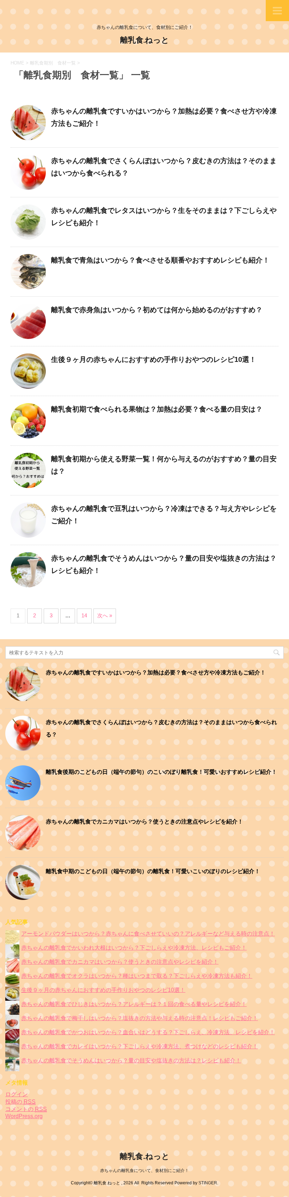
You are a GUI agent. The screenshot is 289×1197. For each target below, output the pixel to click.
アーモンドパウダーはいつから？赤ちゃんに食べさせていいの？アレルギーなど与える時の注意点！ (148, 934)
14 (84, 615)
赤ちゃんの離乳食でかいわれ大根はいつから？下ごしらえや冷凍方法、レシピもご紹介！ (134, 948)
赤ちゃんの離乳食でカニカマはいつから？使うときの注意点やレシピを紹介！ (144, 822)
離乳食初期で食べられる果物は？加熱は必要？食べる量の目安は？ (157, 409)
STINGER (207, 1182)
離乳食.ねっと (144, 40)
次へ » (104, 615)
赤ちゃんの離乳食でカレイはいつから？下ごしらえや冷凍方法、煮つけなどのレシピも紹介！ (139, 1046)
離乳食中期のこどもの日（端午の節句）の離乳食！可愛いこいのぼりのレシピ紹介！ (153, 871)
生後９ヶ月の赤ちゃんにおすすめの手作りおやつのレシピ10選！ (153, 359)
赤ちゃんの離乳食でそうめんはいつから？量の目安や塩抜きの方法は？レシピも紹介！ (131, 1060)
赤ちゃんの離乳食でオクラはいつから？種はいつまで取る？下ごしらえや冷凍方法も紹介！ (136, 976)
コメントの (26, 1109)
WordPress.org (24, 1116)
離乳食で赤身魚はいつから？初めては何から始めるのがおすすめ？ (157, 310)
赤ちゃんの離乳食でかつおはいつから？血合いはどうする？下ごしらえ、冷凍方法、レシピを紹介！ (148, 1032)
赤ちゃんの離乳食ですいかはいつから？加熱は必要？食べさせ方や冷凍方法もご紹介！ (156, 672)
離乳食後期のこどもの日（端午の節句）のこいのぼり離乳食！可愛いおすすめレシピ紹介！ (161, 772)
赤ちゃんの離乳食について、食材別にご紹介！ (144, 1170)
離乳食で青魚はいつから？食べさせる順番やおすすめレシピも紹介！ (160, 260)
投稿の (20, 1102)
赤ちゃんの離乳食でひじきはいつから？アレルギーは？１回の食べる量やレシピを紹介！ (134, 1004)
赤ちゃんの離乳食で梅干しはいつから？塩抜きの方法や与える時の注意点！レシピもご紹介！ (139, 1018)
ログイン (16, 1094)
